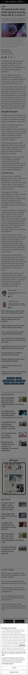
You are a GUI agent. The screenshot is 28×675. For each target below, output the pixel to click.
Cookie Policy (22, 645)
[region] (14, 649)
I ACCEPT (14, 667)
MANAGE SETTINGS (14, 672)
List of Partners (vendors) (7, 663)
